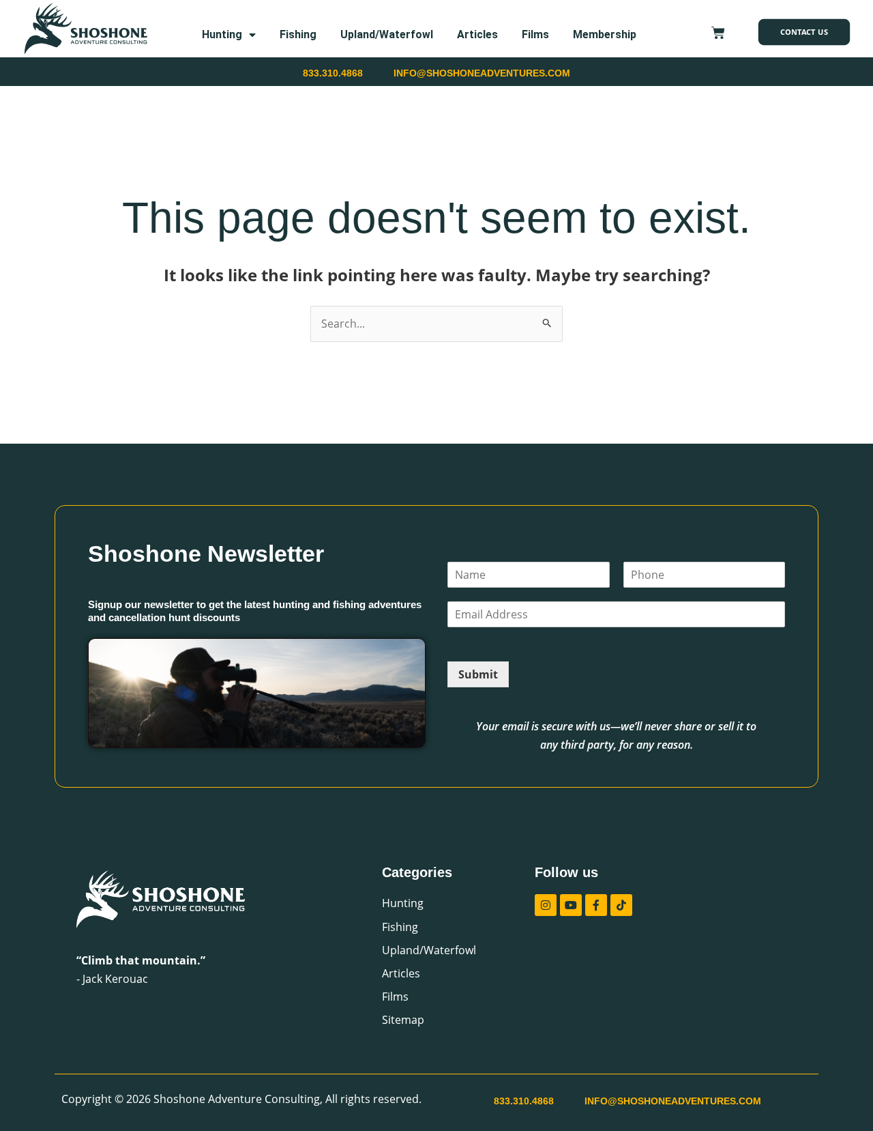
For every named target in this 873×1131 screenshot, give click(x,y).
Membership (604, 34)
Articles (477, 34)
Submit (478, 674)
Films (535, 34)
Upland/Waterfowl (386, 34)
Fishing (298, 34)
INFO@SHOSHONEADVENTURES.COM (482, 73)
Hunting (222, 34)
